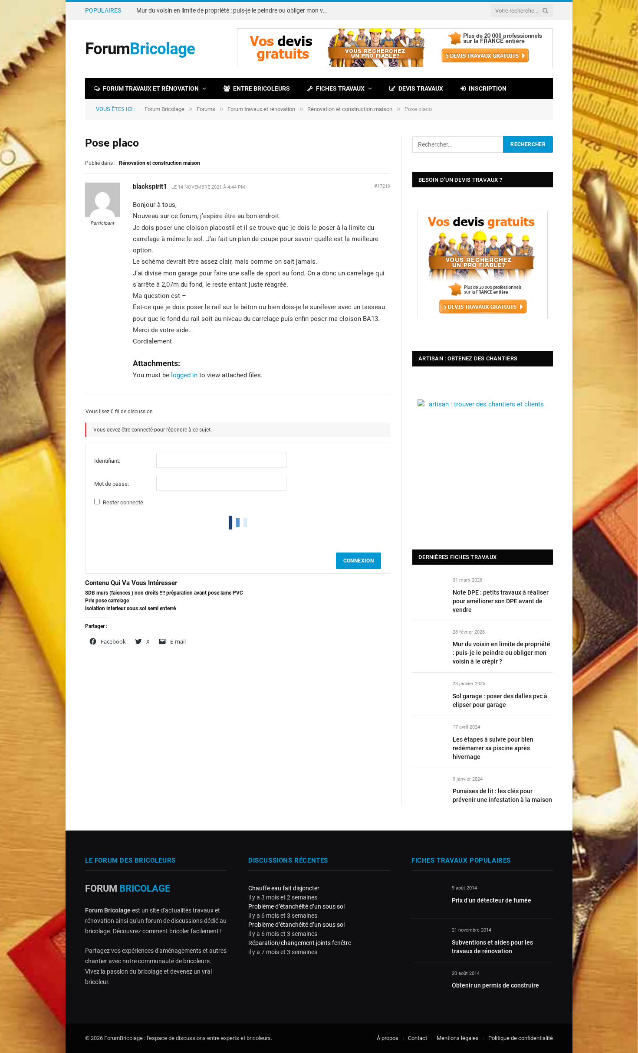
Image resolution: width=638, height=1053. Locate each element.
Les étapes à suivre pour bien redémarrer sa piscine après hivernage (493, 748)
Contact (417, 1038)
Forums (206, 109)
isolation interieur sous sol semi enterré (130, 608)
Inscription (487, 88)
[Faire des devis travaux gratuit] (395, 65)
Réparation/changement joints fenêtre (299, 942)
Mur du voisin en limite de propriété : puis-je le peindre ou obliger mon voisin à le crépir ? (234, 10)
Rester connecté (123, 502)
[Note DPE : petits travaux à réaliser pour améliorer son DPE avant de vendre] (428, 590)
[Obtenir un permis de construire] (427, 983)
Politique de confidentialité (520, 1038)
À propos (387, 1038)
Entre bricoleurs (261, 88)
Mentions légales (458, 1038)
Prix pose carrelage (107, 601)
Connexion (358, 561)
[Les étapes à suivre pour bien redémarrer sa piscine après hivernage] (428, 737)
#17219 (382, 186)
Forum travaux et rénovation (151, 88)
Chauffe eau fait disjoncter (283, 888)
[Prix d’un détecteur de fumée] (427, 898)
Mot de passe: (111, 484)
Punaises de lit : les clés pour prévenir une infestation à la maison (502, 795)
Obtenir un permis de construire (495, 985)
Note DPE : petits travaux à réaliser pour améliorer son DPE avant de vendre (501, 601)
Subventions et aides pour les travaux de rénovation (492, 947)
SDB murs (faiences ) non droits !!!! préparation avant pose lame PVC (164, 593)
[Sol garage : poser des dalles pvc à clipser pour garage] (428, 694)
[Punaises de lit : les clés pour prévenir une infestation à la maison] (428, 789)
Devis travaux (420, 88)
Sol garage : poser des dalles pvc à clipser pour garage (500, 700)
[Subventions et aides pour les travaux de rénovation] (427, 940)
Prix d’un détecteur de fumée (491, 900)
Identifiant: (107, 461)
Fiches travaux (340, 88)
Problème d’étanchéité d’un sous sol (296, 906)
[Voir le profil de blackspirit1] (102, 216)
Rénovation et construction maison (349, 109)
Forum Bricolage (164, 109)
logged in (184, 375)
